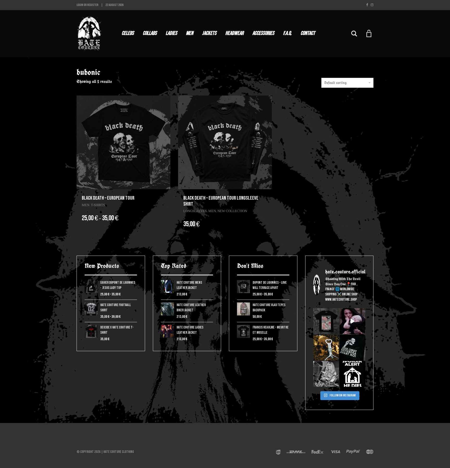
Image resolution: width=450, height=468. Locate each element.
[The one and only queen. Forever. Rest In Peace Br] (326, 374)
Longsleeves (195, 211)
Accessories (263, 33)
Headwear (234, 33)
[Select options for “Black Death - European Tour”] (164, 198)
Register (92, 5)
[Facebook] (367, 5)
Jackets (209, 33)
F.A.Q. (287, 33)
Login (80, 5)
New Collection (232, 211)
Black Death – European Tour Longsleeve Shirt (220, 201)
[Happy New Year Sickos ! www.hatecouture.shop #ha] (352, 321)
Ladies (171, 33)
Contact (308, 33)
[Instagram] (372, 5)
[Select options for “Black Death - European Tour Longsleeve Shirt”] (265, 198)
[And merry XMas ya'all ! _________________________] (352, 374)
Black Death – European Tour (108, 198)
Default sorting (335, 82)
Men (189, 33)
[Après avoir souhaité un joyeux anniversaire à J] (352, 348)
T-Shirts (98, 205)
